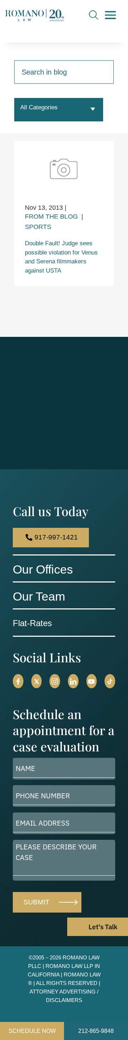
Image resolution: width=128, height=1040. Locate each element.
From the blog (51, 216)
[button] (18, 681)
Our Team (39, 596)
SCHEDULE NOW (32, 1031)
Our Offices (43, 569)
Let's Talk (103, 927)
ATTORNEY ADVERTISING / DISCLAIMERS (64, 996)
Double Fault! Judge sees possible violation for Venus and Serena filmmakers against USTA (61, 257)
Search (93, 15)
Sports (38, 226)
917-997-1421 (56, 537)
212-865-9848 (96, 1031)
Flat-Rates (32, 623)
